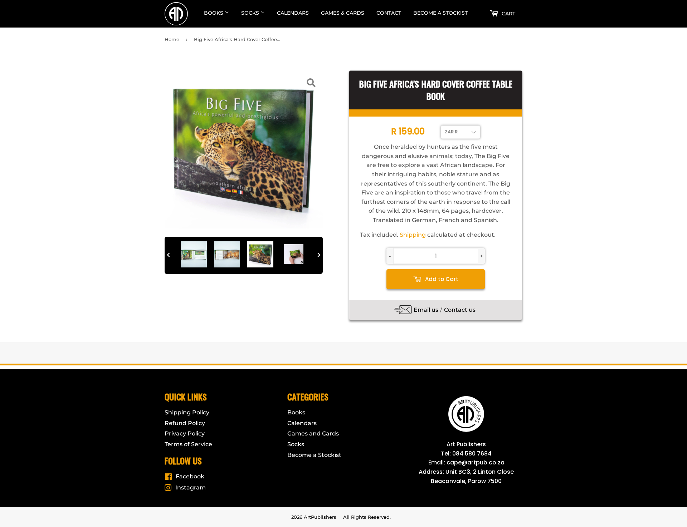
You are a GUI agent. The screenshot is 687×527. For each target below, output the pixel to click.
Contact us (460, 309)
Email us (426, 309)
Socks (250, 13)
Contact (388, 13)
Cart (507, 13)
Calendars (293, 13)
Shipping (413, 234)
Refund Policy (185, 423)
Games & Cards (342, 13)
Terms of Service (188, 444)
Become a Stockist (440, 13)
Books (214, 13)
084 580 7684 (472, 453)
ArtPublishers (320, 517)
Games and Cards (313, 433)
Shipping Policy (187, 412)
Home (172, 39)
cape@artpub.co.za (476, 462)
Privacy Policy (185, 433)
